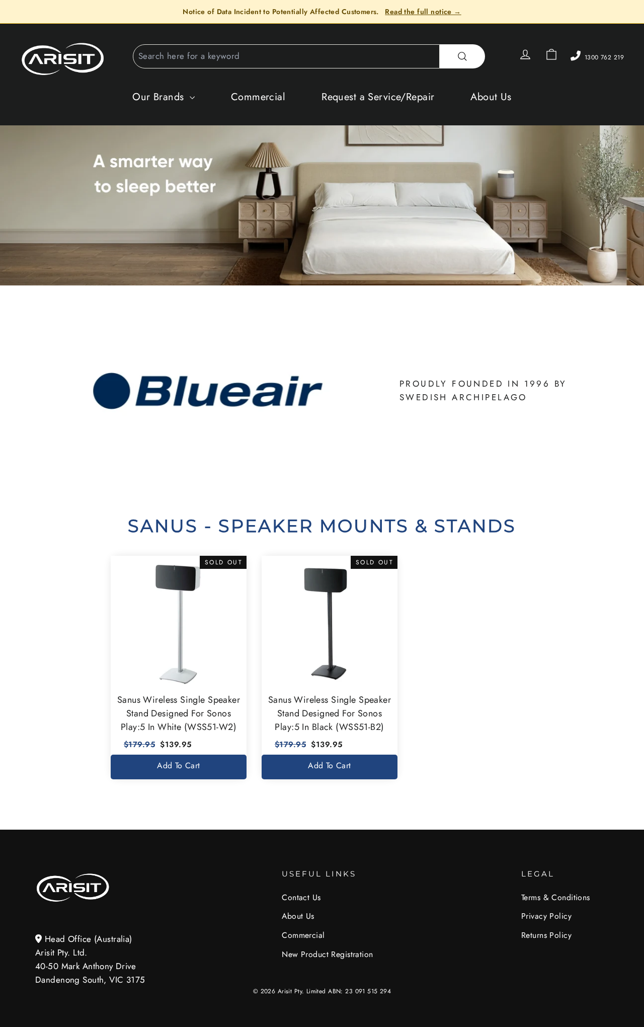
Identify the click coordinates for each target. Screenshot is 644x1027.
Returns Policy (546, 935)
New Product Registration (327, 954)
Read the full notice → (423, 12)
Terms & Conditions (555, 897)
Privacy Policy (546, 916)
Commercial (258, 97)
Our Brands (159, 97)
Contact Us (301, 897)
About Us (490, 97)
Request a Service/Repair (377, 97)
